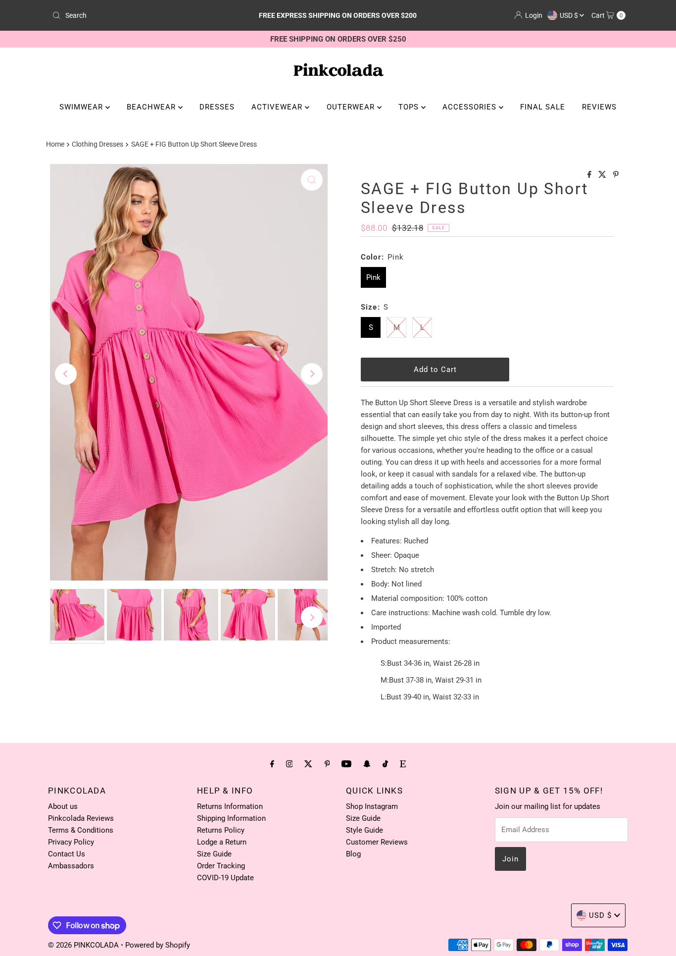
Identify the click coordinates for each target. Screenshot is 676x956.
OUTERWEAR (352, 107)
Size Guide (214, 854)
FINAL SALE (542, 107)
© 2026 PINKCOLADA (84, 945)
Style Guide (364, 830)
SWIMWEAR (82, 107)
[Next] (312, 374)
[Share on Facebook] (590, 175)
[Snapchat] (367, 764)
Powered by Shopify (157, 945)
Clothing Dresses (97, 144)
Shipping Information (231, 818)
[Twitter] (308, 764)
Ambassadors (71, 865)
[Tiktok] (385, 764)
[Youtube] (346, 764)
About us (63, 806)
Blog (353, 854)
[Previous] (66, 374)
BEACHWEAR (152, 107)
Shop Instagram (372, 806)
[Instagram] (289, 764)
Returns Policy (220, 830)
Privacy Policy (71, 842)
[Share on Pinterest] (616, 175)
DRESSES (217, 107)
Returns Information (230, 806)
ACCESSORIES (470, 107)
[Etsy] (403, 764)
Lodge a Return (221, 842)
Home (55, 144)
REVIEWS (599, 107)
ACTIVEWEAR (278, 107)
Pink (373, 277)
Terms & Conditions (80, 830)
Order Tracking (221, 865)
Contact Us (66, 854)
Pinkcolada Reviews (81, 818)
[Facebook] (272, 764)
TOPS (409, 107)
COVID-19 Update (225, 877)
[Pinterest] (327, 764)
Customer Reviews (377, 842)
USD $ (569, 15)
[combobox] (142, 15)
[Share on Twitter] (603, 175)
